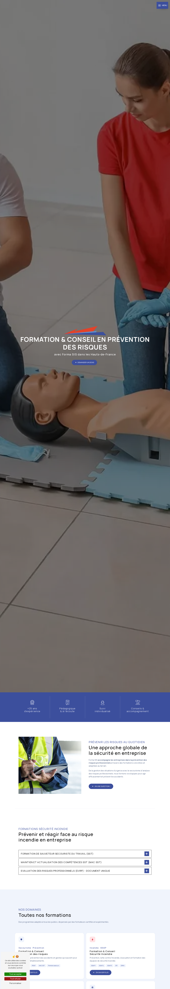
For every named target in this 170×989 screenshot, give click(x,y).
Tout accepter (15, 974)
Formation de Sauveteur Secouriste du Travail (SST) (57, 853)
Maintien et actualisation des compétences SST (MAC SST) (61, 862)
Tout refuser (15, 978)
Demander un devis (86, 362)
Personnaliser (15, 983)
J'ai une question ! (102, 786)
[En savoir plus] (49, 956)
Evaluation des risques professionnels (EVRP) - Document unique (65, 870)
